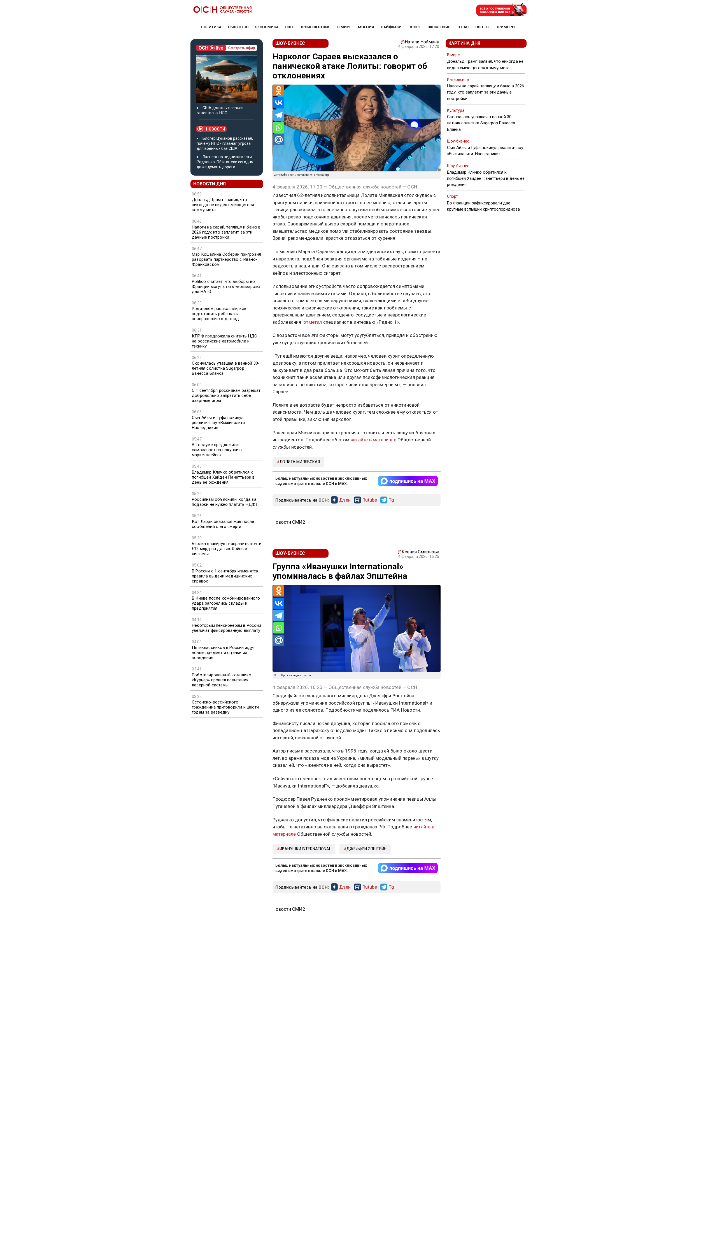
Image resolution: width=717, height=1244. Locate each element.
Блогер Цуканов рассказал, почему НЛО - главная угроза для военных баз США (225, 143)
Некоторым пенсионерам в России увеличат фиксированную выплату (226, 628)
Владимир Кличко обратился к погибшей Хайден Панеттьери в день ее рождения (223, 477)
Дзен (345, 500)
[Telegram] (278, 115)
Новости (215, 129)
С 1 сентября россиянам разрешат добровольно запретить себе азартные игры (226, 395)
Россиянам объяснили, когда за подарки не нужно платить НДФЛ (225, 502)
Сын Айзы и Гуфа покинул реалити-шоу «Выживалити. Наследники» (219, 422)
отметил (312, 322)
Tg (391, 500)
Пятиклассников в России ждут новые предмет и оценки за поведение (223, 652)
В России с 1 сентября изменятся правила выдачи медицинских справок (225, 576)
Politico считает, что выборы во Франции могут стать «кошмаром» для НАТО (226, 286)
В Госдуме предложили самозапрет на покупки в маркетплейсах (217, 449)
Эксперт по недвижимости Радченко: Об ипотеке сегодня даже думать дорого (225, 162)
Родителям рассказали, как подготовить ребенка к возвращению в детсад (219, 313)
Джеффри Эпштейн (366, 849)
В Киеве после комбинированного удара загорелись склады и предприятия (226, 603)
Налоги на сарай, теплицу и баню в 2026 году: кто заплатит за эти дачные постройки (226, 232)
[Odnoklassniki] (278, 90)
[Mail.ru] (278, 139)
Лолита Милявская (300, 462)
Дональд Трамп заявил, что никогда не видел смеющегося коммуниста (223, 204)
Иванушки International (305, 849)
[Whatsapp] (278, 127)
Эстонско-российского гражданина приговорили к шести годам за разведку (225, 707)
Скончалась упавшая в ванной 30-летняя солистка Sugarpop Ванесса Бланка (226, 368)
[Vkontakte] (278, 102)
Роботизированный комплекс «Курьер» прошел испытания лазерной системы (221, 680)
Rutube (369, 500)
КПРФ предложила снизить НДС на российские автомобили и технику (224, 341)
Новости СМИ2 (289, 522)
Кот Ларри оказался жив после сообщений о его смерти (223, 524)
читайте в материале (373, 439)
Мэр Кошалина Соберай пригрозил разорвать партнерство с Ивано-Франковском (226, 259)
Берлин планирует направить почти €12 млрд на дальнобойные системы (226, 548)
